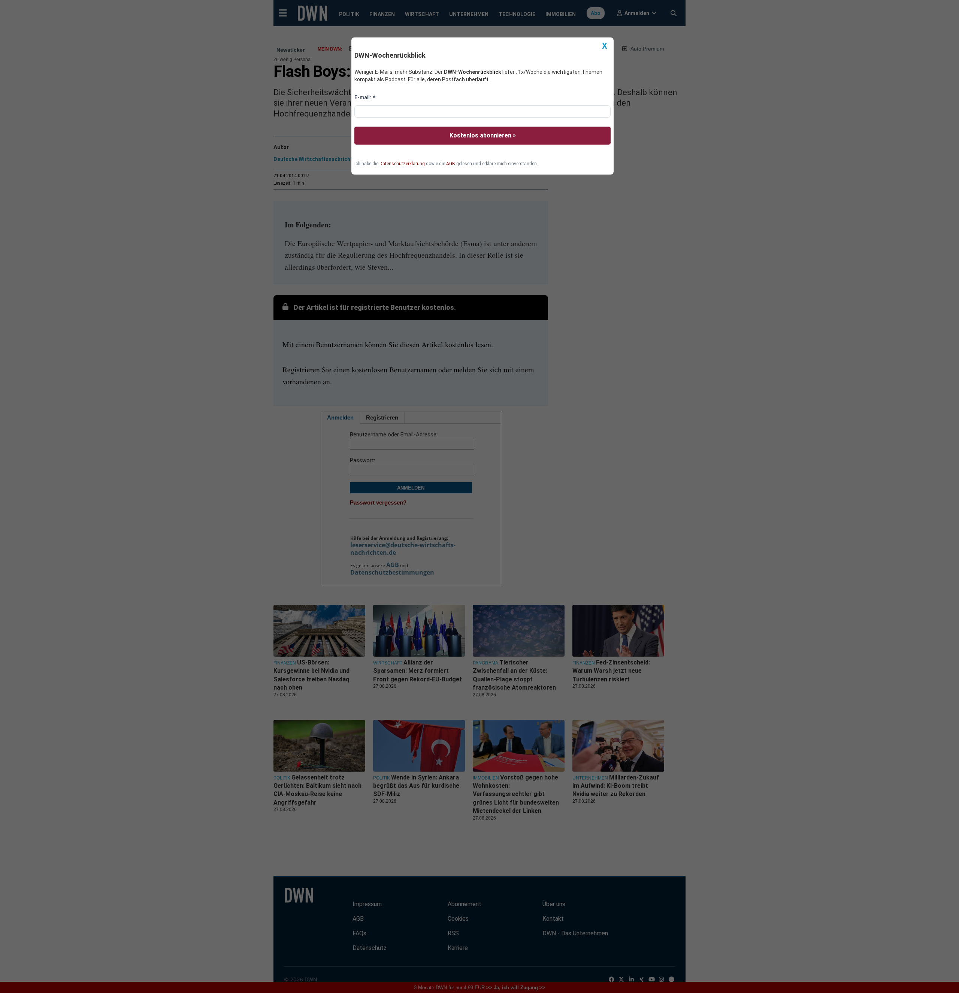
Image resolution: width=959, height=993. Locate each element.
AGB (450, 163)
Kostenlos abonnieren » (483, 135)
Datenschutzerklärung (402, 163)
